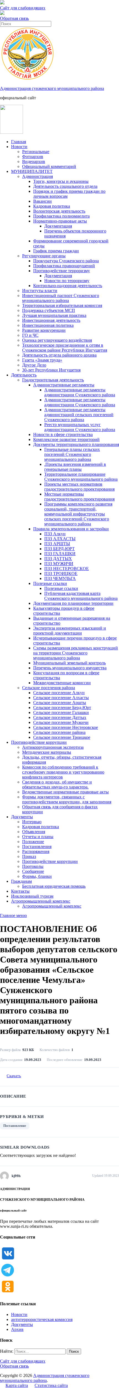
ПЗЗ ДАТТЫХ (58, 558)
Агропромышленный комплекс (40, 901)
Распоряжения (35, 851)
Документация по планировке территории (73, 603)
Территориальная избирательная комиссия (62, 305)
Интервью (32, 821)
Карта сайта (17, 1385)
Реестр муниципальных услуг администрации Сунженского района (79, 427)
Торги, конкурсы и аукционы (61, 181)
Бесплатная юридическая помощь (54, 886)
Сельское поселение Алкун (59, 692)
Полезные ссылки (50, 583)
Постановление (14, 1126)
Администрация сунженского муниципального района (52, 88)
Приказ (29, 856)
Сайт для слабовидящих (22, 1361)
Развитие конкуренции (44, 330)
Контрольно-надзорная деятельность (67, 285)
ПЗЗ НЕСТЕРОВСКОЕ (66, 568)
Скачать (14, 1076)
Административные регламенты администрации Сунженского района (79, 392)
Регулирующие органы (44, 255)
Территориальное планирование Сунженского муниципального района (81, 477)
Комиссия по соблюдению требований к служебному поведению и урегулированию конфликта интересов (63, 772)
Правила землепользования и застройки (71, 528)
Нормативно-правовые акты (60, 221)
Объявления (33, 831)
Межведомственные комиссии (62, 682)
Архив (17, 1329)
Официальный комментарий (49, 166)
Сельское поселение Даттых (59, 717)
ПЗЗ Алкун (55, 533)
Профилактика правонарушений (64, 265)
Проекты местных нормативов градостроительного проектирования (79, 486)
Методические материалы (46, 752)
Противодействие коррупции (39, 742)
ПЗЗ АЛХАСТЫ (60, 538)
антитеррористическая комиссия (42, 1319)
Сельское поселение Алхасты (61, 697)
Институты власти (39, 290)
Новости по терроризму (66, 280)
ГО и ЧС (30, 335)
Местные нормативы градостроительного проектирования (79, 496)
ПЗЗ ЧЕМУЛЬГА (60, 578)
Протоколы (32, 866)
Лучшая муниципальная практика (54, 315)
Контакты (20, 891)
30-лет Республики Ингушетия (51, 370)
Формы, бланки (37, 876)
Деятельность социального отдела (65, 186)
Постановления (36, 846)
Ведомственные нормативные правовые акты (65, 792)
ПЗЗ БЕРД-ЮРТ (59, 548)
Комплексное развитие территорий (66, 439)
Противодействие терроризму (61, 270)
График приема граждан (56, 250)
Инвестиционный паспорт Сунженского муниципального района (60, 298)
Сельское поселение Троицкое (61, 737)
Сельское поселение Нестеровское (65, 727)
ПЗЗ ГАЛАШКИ (60, 553)
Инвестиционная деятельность (51, 320)
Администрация (37, 176)
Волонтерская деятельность (59, 211)
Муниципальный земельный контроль (69, 662)
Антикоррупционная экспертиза (53, 747)
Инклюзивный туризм (32, 896)
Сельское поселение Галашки (61, 712)
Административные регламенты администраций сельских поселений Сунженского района (78, 414)
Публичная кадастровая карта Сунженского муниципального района (81, 596)
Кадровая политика (51, 206)
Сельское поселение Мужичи (61, 722)
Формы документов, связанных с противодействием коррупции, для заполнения (66, 799)
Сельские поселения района (48, 687)
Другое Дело (34, 365)
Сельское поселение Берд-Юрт (62, 707)
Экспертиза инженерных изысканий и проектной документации (69, 630)
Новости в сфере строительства (63, 434)
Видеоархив (33, 161)
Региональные (35, 151)
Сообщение (33, 871)
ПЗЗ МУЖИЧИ (58, 563)
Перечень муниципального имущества (70, 667)
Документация (58, 226)
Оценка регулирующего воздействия (57, 340)
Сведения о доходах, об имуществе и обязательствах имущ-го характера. (57, 784)
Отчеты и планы (37, 836)
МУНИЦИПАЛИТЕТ (32, 171)
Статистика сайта (51, 1385)
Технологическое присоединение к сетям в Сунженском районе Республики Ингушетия (64, 347)
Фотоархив (32, 156)
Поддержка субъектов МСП (48, 310)
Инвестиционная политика (48, 325)
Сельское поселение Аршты (59, 702)
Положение (33, 841)
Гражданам (21, 881)
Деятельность (24, 375)
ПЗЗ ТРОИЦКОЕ (60, 573)
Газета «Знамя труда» (42, 360)
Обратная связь (14, 18)
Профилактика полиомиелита (61, 216)
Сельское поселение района (59, 732)
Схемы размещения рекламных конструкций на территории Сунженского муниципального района (75, 653)
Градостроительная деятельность (53, 380)
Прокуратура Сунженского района (66, 260)
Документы (22, 816)
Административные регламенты (63, 385)
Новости (19, 146)
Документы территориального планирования (76, 444)
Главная (18, 141)
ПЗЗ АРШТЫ (57, 543)
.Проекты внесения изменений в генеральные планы (75, 467)
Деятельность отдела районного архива (59, 355)
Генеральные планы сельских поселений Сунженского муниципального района (72, 454)
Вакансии (42, 201)
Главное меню (13, 915)
